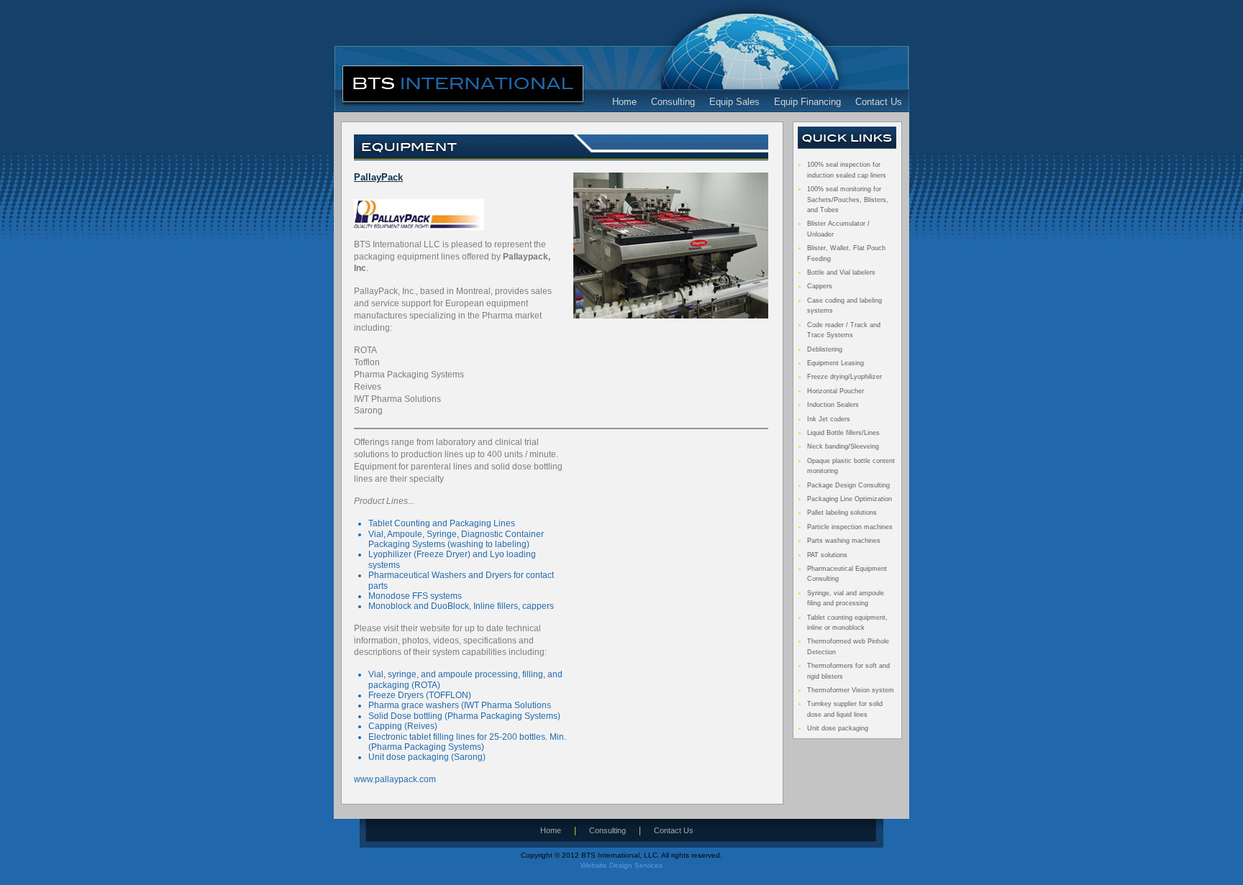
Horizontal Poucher (835, 391)
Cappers (819, 286)
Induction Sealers (833, 404)
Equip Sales (734, 102)
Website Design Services (621, 865)
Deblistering (824, 349)
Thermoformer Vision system (850, 690)
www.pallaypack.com (395, 779)
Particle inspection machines (850, 527)
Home (624, 102)
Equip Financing (807, 102)
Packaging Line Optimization (849, 499)
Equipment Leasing (835, 363)
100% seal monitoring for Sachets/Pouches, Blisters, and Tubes (847, 199)
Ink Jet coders (828, 419)
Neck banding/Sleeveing (843, 446)
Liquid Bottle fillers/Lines (843, 432)
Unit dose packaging (837, 728)
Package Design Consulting (848, 485)
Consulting (673, 102)
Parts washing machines (843, 540)
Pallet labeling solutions (842, 512)
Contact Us (878, 102)
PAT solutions (827, 555)
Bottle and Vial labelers (841, 272)
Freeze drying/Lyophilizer (844, 376)
